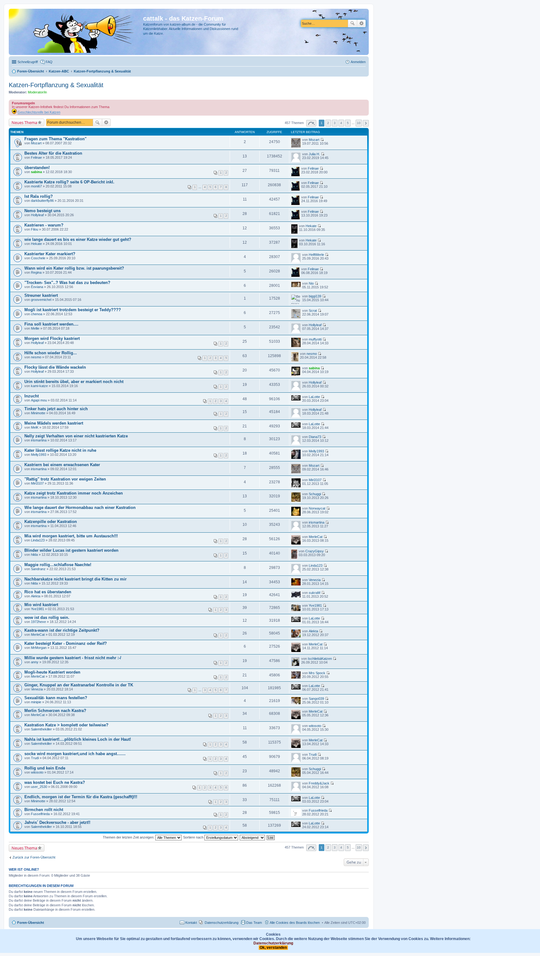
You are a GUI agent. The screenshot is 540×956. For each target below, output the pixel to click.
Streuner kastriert (41, 295)
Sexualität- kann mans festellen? (55, 697)
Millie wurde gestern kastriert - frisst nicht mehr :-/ (72, 657)
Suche (352, 23)
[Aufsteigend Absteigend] (253, 837)
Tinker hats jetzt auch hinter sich (56, 408)
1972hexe (38, 622)
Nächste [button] (366, 123)
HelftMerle (316, 254)
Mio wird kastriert (41, 604)
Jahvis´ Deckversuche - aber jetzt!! (57, 822)
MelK (34, 427)
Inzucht (31, 396)
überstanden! (37, 167)
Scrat (313, 310)
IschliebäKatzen (320, 658)
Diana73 (315, 437)
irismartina (39, 440)
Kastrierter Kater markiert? (49, 253)
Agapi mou (39, 400)
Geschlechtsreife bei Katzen (39, 112)
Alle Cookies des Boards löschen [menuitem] (295, 922)
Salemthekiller (41, 729)
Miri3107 (37, 483)
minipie (36, 702)
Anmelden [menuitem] (358, 62)
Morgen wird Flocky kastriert (52, 338)
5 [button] (348, 123)
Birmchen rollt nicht (43, 809)
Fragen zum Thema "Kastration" (55, 139)
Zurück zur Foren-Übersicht (33, 857)
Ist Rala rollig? (38, 196)
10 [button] (359, 123)
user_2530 (39, 787)
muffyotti (315, 339)
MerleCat (315, 537)
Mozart (36, 143)
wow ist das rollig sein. (46, 617)
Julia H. (314, 154)
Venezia (315, 580)
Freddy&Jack (319, 783)
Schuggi (315, 494)
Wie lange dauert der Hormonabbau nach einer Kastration (80, 507)
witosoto (315, 726)
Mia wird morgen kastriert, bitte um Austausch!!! (71, 536)
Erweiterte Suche (361, 23)
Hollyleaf (37, 215)
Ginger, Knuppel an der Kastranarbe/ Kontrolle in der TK (78, 685)
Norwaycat (317, 508)
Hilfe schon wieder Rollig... (50, 353)
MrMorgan (39, 648)
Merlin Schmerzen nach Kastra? (55, 710)
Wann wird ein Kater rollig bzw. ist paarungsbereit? (74, 268)
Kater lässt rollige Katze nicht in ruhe (60, 450)
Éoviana (37, 287)
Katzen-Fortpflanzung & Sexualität (56, 85)
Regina (36, 272)
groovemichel (41, 299)
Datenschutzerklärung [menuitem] (221, 922)
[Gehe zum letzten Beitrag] (322, 140)
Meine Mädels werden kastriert (53, 423)
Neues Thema (24, 122)
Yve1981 (37, 609)
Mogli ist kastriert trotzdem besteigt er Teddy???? (72, 309)
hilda (34, 554)
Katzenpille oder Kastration (50, 521)
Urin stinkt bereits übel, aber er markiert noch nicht (73, 381)
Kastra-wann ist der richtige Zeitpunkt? (61, 630)
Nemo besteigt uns (42, 210)
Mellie (35, 328)
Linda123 (38, 540)
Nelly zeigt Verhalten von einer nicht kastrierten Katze (76, 436)
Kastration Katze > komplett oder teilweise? (66, 725)
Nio (311, 283)
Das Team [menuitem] (254, 922)
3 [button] (335, 123)
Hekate (311, 226)
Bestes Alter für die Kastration (53, 153)
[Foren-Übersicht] (76, 31)
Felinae (36, 157)
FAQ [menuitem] (49, 62)
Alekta (35, 596)
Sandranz (38, 569)
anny (34, 662)
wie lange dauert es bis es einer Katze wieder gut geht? (77, 239)
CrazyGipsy (314, 551)
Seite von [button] (311, 123)
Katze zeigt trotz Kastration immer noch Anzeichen (73, 493)
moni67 (36, 186)
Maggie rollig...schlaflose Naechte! (57, 564)
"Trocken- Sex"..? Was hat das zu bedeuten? (67, 282)
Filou (34, 229)
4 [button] (341, 123)
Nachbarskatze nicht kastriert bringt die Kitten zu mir (75, 579)
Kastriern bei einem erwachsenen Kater (62, 464)
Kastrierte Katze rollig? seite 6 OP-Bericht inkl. (69, 182)
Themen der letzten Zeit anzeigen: (129, 837)
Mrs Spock (317, 673)
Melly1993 (38, 454)
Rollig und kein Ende (44, 768)
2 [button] (328, 123)
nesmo (36, 357)
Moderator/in (37, 92)
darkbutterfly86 (42, 200)
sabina (36, 172)
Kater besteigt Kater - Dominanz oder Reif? (65, 643)
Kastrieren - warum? (43, 225)
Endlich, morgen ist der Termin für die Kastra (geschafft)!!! (80, 796)
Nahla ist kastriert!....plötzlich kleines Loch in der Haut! (77, 739)
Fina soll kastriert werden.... (51, 324)
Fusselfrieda (40, 814)
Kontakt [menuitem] (191, 922)
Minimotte (38, 413)
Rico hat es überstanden (47, 592)
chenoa (36, 314)
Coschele (38, 258)
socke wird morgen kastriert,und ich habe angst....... (75, 753)
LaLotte (314, 397)
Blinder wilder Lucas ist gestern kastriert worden (71, 550)
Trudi (35, 758)
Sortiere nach (193, 837)
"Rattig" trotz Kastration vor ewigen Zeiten (65, 479)
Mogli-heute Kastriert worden (52, 672)
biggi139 (315, 296)
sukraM (314, 593)
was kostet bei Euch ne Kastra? (54, 782)
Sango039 (316, 698)
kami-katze (39, 386)
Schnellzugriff (28, 62)
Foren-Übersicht (30, 922)
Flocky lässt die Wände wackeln (55, 367)
